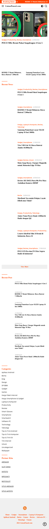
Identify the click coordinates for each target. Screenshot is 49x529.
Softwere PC (6, 421)
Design (20, 125)
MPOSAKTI (6, 476)
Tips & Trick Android (9, 431)
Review (19, 40)
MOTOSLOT (6, 481)
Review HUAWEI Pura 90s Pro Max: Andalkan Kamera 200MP (27, 337)
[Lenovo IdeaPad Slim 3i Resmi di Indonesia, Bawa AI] (9, 236)
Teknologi (21, 127)
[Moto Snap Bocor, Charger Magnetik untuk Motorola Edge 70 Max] (9, 166)
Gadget (4, 40)
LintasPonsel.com (13, 6)
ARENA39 (5, 462)
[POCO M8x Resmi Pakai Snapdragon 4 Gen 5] (24, 24)
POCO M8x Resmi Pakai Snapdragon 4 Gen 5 (22, 43)
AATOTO (5, 472)
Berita (20, 195)
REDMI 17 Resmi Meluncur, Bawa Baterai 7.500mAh (11, 73)
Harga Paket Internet (9, 395)
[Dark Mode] (42, 6)
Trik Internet (6, 441)
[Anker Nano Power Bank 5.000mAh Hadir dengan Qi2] (9, 219)
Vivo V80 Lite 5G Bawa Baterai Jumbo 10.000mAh (28, 316)
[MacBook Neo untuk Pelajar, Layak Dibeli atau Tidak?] (9, 201)
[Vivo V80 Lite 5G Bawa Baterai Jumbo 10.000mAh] (9, 148)
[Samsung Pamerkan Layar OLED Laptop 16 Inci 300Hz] (36, 60)
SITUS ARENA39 (8, 486)
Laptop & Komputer (30, 125)
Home (7, 515)
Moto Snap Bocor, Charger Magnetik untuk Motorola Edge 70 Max (30, 326)
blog (3, 379)
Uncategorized (7, 447)
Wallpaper (6, 451)
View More (24, 267)
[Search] (46, 6)
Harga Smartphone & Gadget (13, 398)
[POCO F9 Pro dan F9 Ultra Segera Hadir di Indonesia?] (9, 254)
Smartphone (26, 40)
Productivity (11, 40)
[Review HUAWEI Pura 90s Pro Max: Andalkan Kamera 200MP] (9, 183)
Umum (31, 160)
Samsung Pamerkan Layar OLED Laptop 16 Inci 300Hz (36, 73)
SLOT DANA (6, 467)
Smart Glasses (7, 411)
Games (4, 392)
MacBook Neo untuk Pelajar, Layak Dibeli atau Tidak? (29, 347)
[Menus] (3, 6)
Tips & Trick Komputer (10, 434)
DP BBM (5, 385)
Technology (6, 424)
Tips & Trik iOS (7, 437)
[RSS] (25, 508)
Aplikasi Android (8, 372)
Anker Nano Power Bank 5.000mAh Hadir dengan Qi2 (29, 358)
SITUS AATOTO (7, 491)
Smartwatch (6, 418)
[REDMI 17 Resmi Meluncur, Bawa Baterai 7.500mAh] (12, 60)
